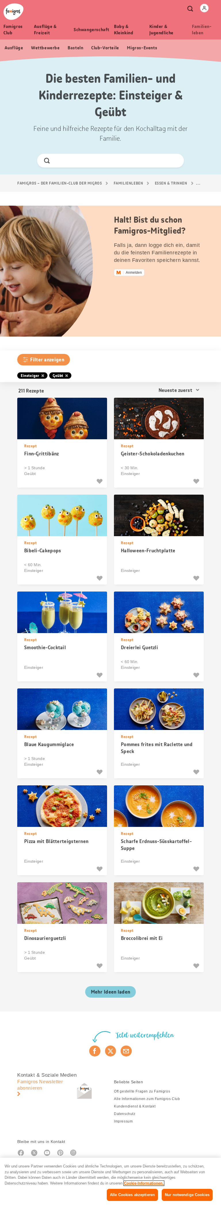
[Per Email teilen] (126, 1051)
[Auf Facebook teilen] (94, 1051)
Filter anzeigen (47, 359)
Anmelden (134, 273)
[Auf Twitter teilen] (110, 1051)
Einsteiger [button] (30, 375)
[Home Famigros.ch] (13, 11)
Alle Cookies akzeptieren (132, 1195)
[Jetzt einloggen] (204, 8)
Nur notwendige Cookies (187, 1195)
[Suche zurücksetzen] (174, 160)
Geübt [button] (58, 375)
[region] (110, 1181)
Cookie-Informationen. (144, 1183)
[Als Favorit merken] (100, 481)
